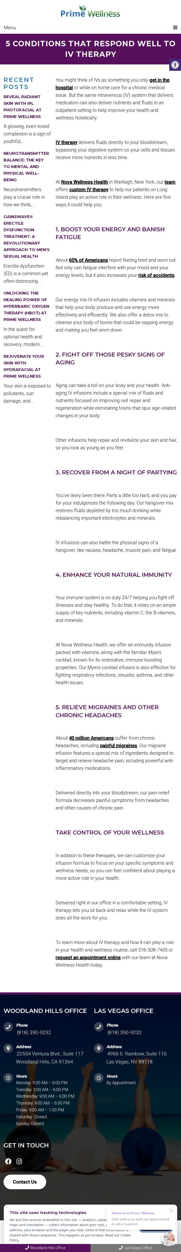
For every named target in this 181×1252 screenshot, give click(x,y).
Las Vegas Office (138, 1248)
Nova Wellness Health (84, 182)
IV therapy (66, 142)
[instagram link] (19, 1162)
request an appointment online (88, 957)
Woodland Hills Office (48, 1248)
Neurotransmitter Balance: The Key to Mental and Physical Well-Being (26, 166)
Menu (10, 27)
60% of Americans (88, 260)
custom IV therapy (88, 189)
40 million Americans (91, 738)
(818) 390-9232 (34, 1032)
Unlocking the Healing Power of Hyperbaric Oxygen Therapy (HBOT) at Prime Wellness (26, 306)
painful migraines (118, 745)
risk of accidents (156, 275)
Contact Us (25, 1182)
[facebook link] (8, 1162)
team (170, 182)
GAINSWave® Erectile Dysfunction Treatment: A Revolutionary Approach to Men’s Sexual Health (26, 236)
